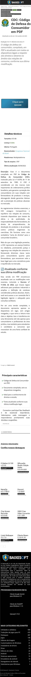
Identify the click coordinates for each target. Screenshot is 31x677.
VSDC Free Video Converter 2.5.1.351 (24, 513)
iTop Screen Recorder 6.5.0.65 (5, 513)
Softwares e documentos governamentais (11, 14)
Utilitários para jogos (22, 539)
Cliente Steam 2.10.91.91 (23, 536)
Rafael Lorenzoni (11, 365)
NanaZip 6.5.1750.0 (5, 490)
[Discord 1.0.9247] (23, 482)
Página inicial (4, 6)
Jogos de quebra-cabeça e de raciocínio (6, 468)
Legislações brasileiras (13, 6)
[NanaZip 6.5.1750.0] (6, 482)
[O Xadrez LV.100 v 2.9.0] (6, 456)
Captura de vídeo (4, 517)
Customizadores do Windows (5, 540)
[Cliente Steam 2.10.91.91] (23, 528)
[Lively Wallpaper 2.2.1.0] (6, 528)
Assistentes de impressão (23, 471)
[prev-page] (2, 546)
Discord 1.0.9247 (21, 490)
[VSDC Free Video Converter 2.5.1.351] (23, 504)
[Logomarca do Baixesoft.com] (15, 2)
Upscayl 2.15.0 (15, 614)
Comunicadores (21, 493)
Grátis (14, 10)
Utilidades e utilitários (6, 16)
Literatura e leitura (5, 12)
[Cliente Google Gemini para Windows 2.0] (5, 597)
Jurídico (19, 10)
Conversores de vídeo (22, 517)
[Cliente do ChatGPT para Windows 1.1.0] (5, 607)
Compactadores (4, 493)
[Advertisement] (15, 82)
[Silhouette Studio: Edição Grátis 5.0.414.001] (23, 456)
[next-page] (4, 546)
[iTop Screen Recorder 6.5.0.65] (6, 504)
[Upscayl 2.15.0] (5, 616)
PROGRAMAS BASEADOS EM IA (14, 590)
